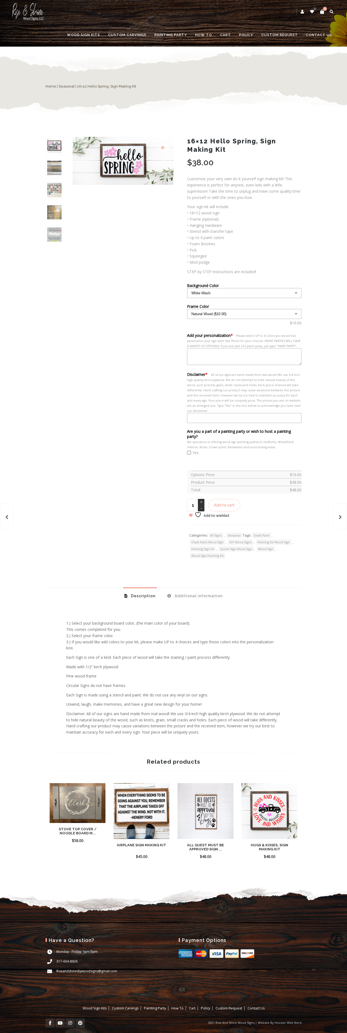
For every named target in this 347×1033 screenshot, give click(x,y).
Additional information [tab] (198, 596)
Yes (195, 452)
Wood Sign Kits (83, 35)
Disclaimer (197, 374)
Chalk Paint (261, 535)
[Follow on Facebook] (50, 1023)
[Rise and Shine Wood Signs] (27, 12)
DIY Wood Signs (240, 542)
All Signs (216, 535)
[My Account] (303, 11)
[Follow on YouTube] (60, 1023)
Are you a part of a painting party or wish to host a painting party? (239, 434)
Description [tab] (142, 596)
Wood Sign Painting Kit (207, 556)
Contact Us (319, 35)
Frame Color (198, 306)
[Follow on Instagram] (70, 1023)
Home (51, 86)
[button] (162, 147)
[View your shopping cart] (322, 11)
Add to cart (224, 505)
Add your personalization (210, 335)
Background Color (203, 285)
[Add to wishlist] (99, 840)
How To (203, 35)
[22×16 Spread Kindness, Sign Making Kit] (7, 516)
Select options (68, 838)
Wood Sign (265, 549)
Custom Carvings (127, 35)
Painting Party (171, 35)
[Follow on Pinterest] (80, 1023)
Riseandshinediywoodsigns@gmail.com (86, 971)
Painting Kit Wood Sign (274, 542)
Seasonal (67, 86)
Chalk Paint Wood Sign (207, 542)
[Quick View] (89, 838)
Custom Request (279, 35)
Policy (246, 35)
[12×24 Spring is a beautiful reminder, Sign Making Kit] (340, 516)
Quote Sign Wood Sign (236, 549)
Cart (225, 35)
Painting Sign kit (202, 549)
